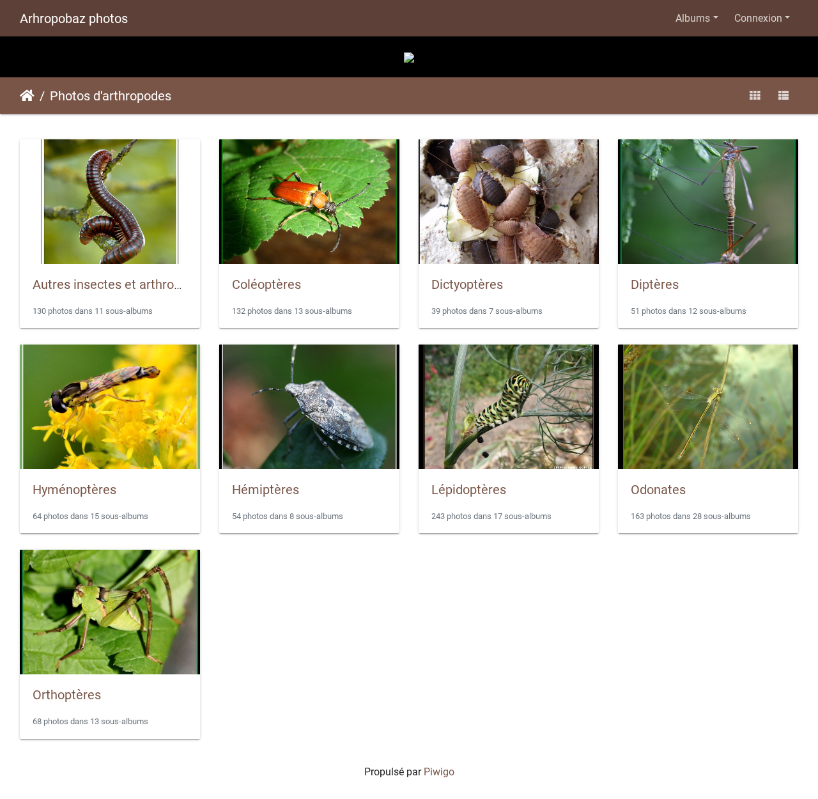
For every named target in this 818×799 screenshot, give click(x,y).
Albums (692, 18)
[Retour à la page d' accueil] (409, 56)
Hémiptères (265, 489)
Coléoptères (266, 284)
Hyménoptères (74, 489)
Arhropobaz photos (74, 18)
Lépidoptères (468, 489)
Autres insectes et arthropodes (120, 284)
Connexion (758, 18)
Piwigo (439, 772)
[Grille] (754, 95)
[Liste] (783, 95)
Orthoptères (67, 694)
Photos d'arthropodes (110, 96)
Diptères (655, 284)
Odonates (658, 489)
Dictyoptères (467, 284)
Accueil (27, 95)
